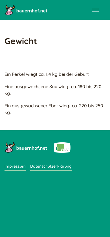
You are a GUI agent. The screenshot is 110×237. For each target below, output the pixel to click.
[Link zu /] (26, 147)
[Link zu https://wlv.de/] (62, 147)
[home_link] (26, 9)
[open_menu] (95, 9)
